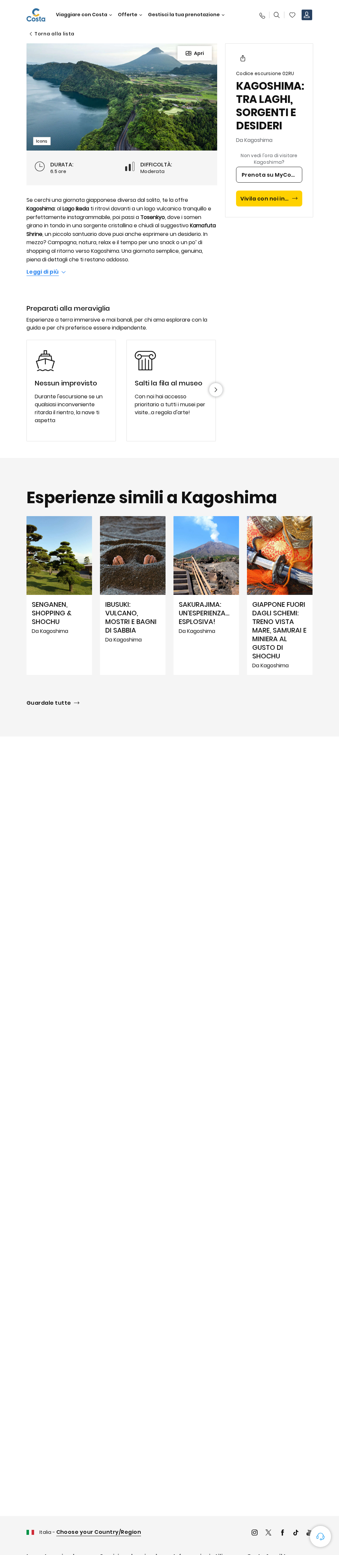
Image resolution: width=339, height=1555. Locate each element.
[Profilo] (307, 15)
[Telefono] (262, 15)
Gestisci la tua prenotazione (184, 15)
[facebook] (282, 1533)
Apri (199, 53)
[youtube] (310, 1533)
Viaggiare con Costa (81, 15)
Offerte (127, 15)
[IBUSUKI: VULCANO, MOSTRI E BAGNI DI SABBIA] (133, 595)
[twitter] (268, 1533)
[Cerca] (276, 15)
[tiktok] (296, 1533)
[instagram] (255, 1533)
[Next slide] (215, 389)
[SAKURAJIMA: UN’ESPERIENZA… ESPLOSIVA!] (206, 595)
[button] (292, 15)
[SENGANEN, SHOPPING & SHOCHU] (59, 595)
